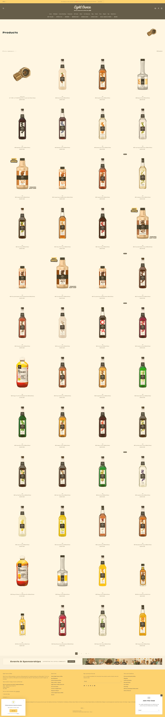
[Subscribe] (158, 710)
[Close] (161, 695)
